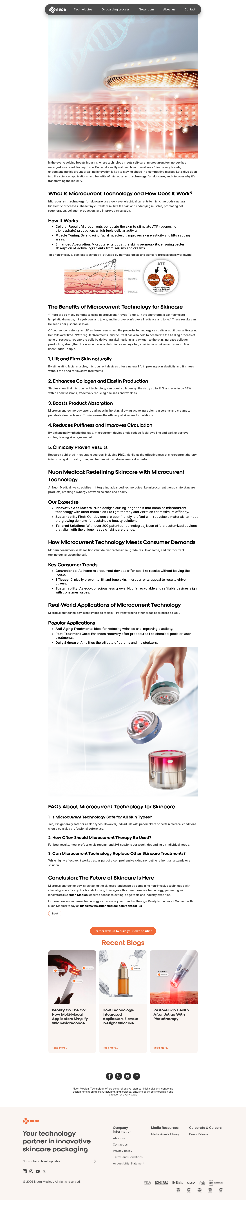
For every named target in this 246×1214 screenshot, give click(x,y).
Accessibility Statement (128, 1163)
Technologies (83, 9)
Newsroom (146, 9)
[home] (57, 9)
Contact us (120, 1144)
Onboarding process (115, 9)
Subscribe (94, 1161)
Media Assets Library (165, 1134)
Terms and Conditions (128, 1157)
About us (169, 9)
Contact (190, 9)
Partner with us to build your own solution (123, 931)
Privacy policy (122, 1151)
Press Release (198, 1134)
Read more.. (59, 1047)
